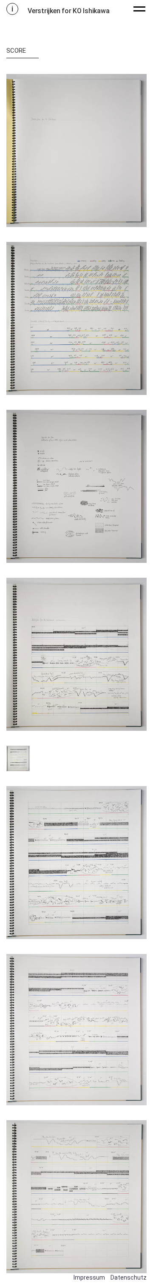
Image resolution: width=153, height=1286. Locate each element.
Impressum (89, 1277)
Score (16, 50)
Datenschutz (128, 1277)
